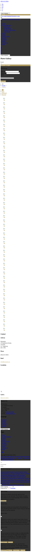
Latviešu (27, 473)
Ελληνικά (3, 473)
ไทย (29, 478)
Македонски (4, 475)
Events (4, 41)
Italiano (4, 426)
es (2, 7)
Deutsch (4, 420)
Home (3, 24)
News (3, 44)
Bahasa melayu (12, 475)
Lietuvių (22, 473)
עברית (7, 478)
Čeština (8, 477)
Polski (22, 480)
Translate (12, 488)
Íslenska (11, 478)
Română (7, 482)
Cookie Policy (26, 458)
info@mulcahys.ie (5, 362)
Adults (2, 75)
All (2, 90)
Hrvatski (19, 477)
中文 (8, 483)
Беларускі (3, 477)
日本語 (9, 480)
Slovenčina (3, 483)
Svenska (12, 482)
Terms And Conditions (8, 460)
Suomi (14, 473)
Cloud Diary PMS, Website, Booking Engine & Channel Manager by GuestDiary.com (15, 457)
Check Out (3, 73)
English (4, 421)
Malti (17, 475)
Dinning (4, 93)
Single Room (6, 27)
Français (4, 424)
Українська (4, 480)
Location (4, 39)
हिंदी (11, 477)
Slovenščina (26, 482)
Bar (3, 91)
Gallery (4, 35)
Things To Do (6, 36)
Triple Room (6, 31)
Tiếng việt (27, 480)
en (2, 6)
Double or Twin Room (9, 30)
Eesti (7, 473)
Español (4, 423)
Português (17, 480)
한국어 (12, 480)
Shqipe (21, 482)
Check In (3, 71)
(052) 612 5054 (4, 1)
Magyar (15, 477)
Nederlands (21, 478)
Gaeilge (18, 473)
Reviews (4, 38)
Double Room (7, 28)
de (2, 4)
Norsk (15, 478)
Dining (4, 33)
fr (2, 9)
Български (22, 475)
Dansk (25, 472)
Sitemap (19, 458)
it (2, 10)
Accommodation (6, 25)
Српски (17, 482)
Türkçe (26, 478)
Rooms (4, 95)
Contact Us (5, 43)
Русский (3, 482)
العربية (10, 473)
